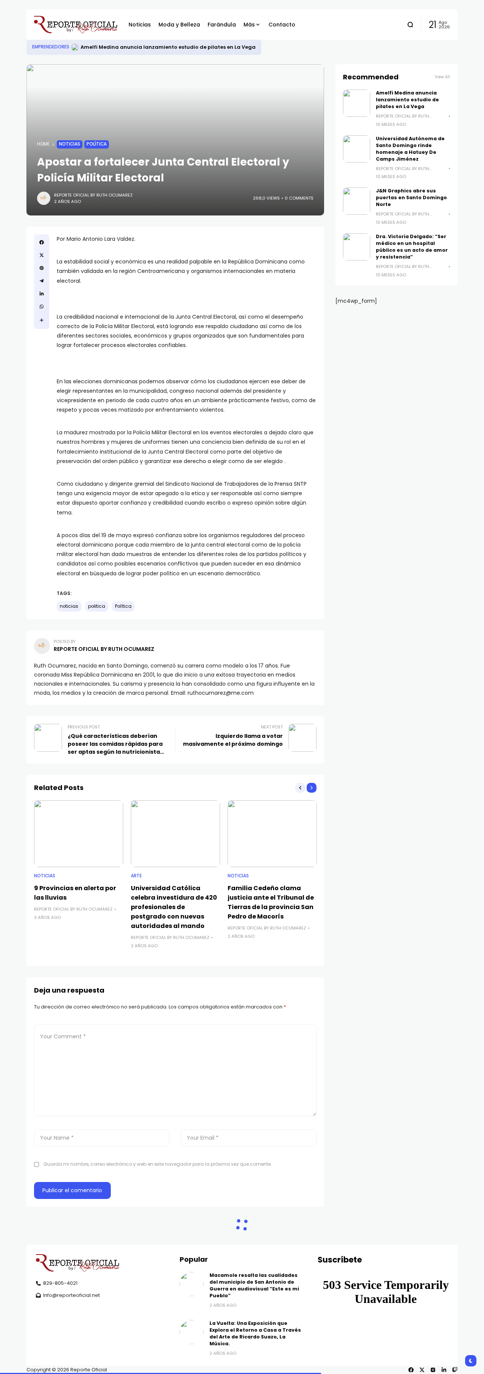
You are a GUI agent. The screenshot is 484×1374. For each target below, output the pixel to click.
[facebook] (411, 1369)
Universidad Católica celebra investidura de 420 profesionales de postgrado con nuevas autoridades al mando (174, 907)
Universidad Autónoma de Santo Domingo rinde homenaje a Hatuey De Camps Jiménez (410, 148)
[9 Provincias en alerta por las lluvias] (78, 833)
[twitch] (455, 1369)
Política (97, 144)
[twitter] (422, 1369)
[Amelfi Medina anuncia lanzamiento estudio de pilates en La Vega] (75, 47)
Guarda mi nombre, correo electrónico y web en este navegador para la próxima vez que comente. (157, 1164)
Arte (136, 876)
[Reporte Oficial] (75, 24)
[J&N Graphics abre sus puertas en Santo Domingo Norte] (356, 201)
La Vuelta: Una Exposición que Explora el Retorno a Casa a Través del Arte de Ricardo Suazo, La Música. (255, 1333)
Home (43, 144)
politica (96, 606)
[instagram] (433, 1369)
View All (442, 77)
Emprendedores (50, 47)
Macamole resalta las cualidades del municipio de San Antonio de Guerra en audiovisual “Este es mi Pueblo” (254, 1285)
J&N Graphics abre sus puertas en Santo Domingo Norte (411, 197)
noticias (69, 606)
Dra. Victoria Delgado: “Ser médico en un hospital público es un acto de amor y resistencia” (412, 246)
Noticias (69, 144)
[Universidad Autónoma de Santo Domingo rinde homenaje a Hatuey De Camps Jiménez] (356, 149)
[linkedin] (444, 1369)
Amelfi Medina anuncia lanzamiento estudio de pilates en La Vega (168, 47)
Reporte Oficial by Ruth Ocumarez (93, 195)
